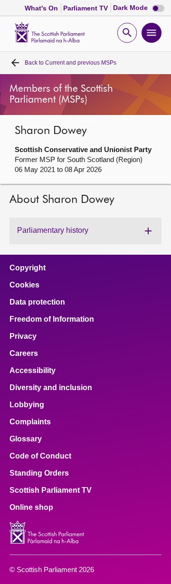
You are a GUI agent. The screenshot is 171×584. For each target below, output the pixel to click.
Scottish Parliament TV (51, 490)
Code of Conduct (40, 456)
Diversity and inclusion (51, 388)
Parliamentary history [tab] (52, 230)
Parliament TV (86, 8)
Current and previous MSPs (70, 62)
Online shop (31, 507)
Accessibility (33, 370)
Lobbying (27, 405)
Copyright (28, 268)
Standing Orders (39, 473)
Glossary (26, 439)
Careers (24, 353)
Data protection (37, 302)
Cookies (24, 285)
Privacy (23, 336)
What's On (42, 8)
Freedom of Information (52, 319)
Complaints (30, 422)
